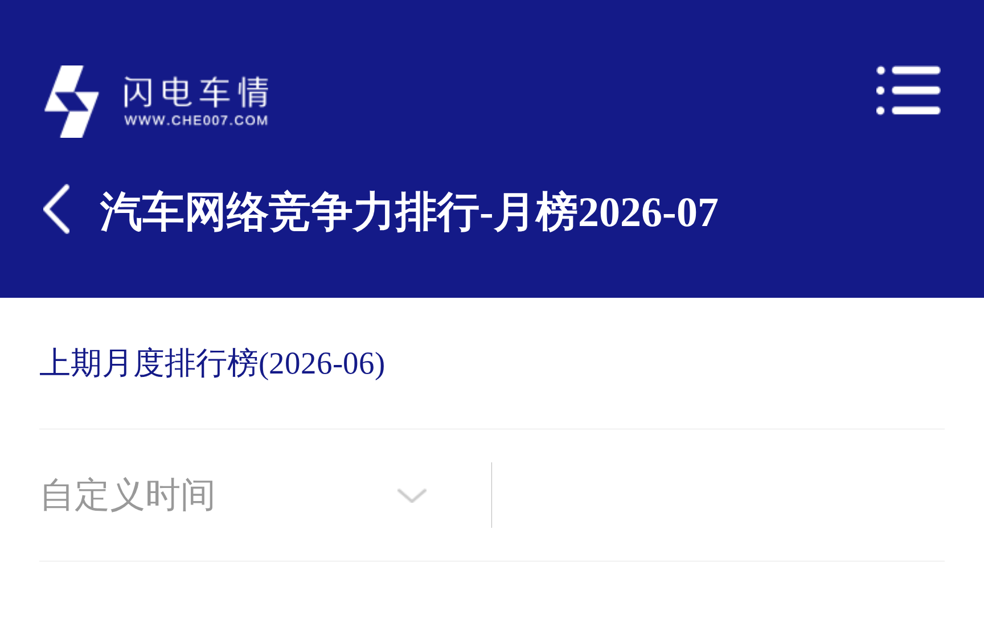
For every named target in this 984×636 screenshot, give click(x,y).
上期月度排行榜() (212, 363)
